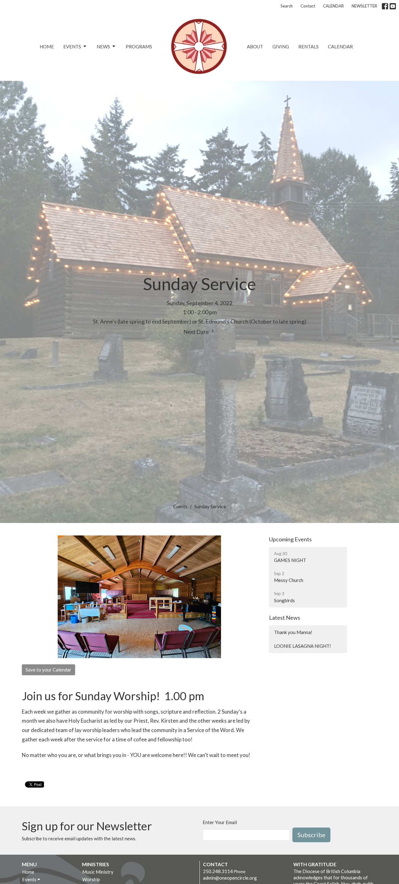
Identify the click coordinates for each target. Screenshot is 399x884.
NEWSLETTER (364, 5)
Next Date (196, 331)
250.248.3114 (218, 871)
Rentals (308, 46)
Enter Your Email (220, 822)
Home (47, 46)
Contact (307, 5)
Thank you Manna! (293, 632)
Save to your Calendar (48, 669)
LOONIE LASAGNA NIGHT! (302, 646)
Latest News (284, 617)
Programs (139, 46)
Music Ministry (97, 872)
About (255, 46)
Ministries (95, 864)
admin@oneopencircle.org (230, 878)
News (103, 46)
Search (287, 5)
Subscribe (311, 834)
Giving (280, 46)
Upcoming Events (290, 539)
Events (72, 46)
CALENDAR (333, 5)
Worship (91, 879)
